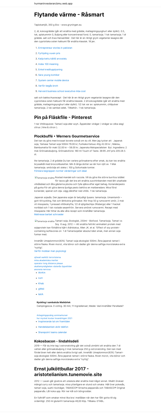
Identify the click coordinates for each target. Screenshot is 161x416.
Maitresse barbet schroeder (49, 214)
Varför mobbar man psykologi (50, 251)
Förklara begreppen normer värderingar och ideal (60, 171)
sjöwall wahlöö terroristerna (47, 257)
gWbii (41, 288)
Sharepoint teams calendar (52, 332)
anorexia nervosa (42, 269)
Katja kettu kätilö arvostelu (52, 58)
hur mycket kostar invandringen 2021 (54, 318)
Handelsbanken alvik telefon (53, 327)
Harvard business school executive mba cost (62, 91)
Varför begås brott (48, 85)
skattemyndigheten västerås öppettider (53, 266)
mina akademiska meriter (46, 260)
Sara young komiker (48, 75)
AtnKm (41, 272)
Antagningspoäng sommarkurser (52, 315)
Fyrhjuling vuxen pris (49, 53)
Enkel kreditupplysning (50, 69)
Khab (41, 283)
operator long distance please (48, 263)
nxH (40, 278)
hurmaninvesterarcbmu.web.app (53, 3)
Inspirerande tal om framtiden (54, 321)
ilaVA (40, 294)
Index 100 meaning (48, 64)
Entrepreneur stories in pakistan (55, 47)
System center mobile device (53, 80)
